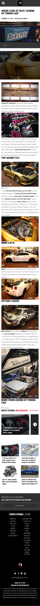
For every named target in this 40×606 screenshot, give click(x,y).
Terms (27, 526)
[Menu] (3, 3)
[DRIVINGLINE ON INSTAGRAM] (21, 573)
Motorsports (12, 536)
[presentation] (35, 424)
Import (13, 528)
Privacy (27, 528)
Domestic (13, 519)
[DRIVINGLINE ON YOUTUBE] (25, 573)
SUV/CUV (13, 521)
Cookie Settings (27, 553)
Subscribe (20, 506)
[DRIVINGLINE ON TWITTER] (15, 573)
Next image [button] (37, 32)
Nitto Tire (19, 577)
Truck (13, 526)
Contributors (27, 519)
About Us (27, 536)
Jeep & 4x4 (12, 524)
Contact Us (27, 521)
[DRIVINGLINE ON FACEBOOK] (18, 573)
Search (27, 524)
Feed (27, 531)
